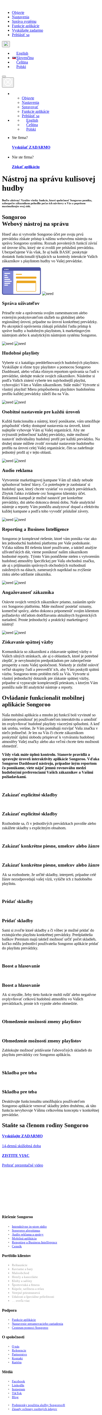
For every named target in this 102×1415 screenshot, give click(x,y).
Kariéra (17, 1362)
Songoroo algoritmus (26, 1230)
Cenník (17, 1246)
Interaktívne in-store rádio (29, 1226)
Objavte (18, 12)
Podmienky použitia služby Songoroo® (38, 1405)
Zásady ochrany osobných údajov (34, 1409)
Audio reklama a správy (28, 1234)
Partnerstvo (19, 1354)
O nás (15, 1346)
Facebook (18, 1381)
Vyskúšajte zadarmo (27, 30)
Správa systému (24, 21)
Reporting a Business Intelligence (34, 1242)
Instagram (18, 1389)
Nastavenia (20, 17)
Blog (15, 1397)
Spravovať (30, 107)
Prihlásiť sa (20, 35)
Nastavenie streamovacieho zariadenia (37, 1323)
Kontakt (17, 1358)
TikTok (17, 1393)
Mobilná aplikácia (24, 1238)
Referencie (19, 1350)
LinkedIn (18, 1385)
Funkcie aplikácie (25, 26)
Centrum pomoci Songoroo (30, 1327)
